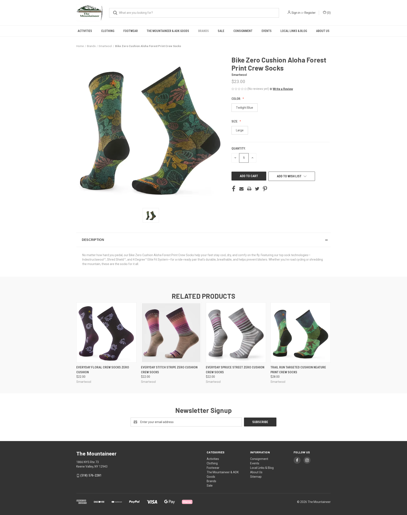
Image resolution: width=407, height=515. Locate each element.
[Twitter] (257, 189)
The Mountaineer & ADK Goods (168, 31)
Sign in (295, 12)
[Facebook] (233, 189)
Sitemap (256, 476)
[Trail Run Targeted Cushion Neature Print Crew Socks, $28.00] (300, 332)
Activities (85, 31)
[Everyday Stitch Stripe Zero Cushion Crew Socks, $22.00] (171, 332)
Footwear (130, 31)
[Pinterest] (265, 189)
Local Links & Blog (293, 31)
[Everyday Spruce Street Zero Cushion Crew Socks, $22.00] (236, 332)
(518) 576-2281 (91, 475)
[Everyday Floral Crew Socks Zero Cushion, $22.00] (106, 332)
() (328, 12)
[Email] (241, 189)
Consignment (242, 31)
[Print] (249, 189)
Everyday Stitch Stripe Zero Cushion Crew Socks (169, 369)
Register (310, 12)
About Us (322, 31)
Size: (234, 121)
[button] (281, 89)
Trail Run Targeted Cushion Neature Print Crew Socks (298, 369)
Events (267, 31)
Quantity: (238, 148)
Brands (203, 31)
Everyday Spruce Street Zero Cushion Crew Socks (235, 369)
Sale (221, 31)
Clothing (107, 31)
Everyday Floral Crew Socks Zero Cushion (102, 369)
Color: (236, 98)
